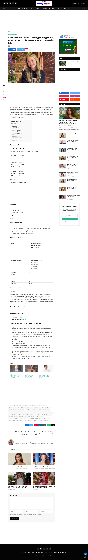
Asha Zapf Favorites (37, 409)
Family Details (16, 127)
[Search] (84, 8)
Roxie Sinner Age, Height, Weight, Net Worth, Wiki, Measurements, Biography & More (73, 181)
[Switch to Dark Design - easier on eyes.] (82, 8)
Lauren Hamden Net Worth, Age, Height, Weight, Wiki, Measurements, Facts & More (18, 467)
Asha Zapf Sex (31, 418)
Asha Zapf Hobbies (30, 411)
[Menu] (4, 8)
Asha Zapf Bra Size (21, 407)
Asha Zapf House (38, 411)
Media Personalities (13, 34)
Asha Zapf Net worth (16, 136)
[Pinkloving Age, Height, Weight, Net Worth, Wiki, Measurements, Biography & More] (62, 197)
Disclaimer (41, 552)
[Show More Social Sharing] (30, 49)
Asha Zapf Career (37, 407)
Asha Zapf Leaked (30, 412)
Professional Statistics (17, 133)
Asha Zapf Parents (31, 416)
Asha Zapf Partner (39, 416)
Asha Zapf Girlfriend (13, 411)
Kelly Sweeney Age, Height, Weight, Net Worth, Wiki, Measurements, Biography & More (19, 487)
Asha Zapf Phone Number (13, 418)
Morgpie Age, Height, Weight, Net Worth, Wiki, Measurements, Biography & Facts (44, 487)
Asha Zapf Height (21, 411)
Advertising (67, 8)
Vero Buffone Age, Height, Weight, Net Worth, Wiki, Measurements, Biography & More (73, 189)
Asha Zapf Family (28, 409)
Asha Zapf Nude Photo (13, 416)
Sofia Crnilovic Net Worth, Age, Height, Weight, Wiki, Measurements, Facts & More (68, 122)
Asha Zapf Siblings (38, 418)
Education (15, 126)
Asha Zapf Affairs (17, 405)
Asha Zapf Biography (42, 405)
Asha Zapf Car (29, 407)
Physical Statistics (15, 131)
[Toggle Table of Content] (29, 122)
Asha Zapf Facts (21, 409)
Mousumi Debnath (19, 440)
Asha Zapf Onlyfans (22, 416)
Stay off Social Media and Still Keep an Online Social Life (73, 62)
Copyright (56, 552)
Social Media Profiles (17, 137)
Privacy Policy (70, 223)
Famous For (15, 134)
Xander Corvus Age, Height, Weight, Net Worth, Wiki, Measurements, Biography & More (73, 158)
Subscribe (76, 3)
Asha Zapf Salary (23, 418)
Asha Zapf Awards (32, 405)
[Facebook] (4, 89)
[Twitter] (4, 92)
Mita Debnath (62, 125)
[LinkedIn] (4, 95)
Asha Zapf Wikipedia (44, 420)
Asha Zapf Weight (20, 420)
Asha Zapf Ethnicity (12, 409)
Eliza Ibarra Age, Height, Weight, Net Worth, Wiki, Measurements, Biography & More (73, 150)
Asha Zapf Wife (28, 420)
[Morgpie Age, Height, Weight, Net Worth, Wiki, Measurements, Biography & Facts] (44, 478)
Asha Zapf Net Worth (29, 414)
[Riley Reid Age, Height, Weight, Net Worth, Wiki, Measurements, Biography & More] (62, 174)
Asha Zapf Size (47, 418)
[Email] (4, 99)
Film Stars (25, 8)
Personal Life (14, 123)
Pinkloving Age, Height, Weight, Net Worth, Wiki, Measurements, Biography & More (73, 196)
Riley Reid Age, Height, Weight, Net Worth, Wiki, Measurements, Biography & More (73, 174)
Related (15, 140)
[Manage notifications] (85, 557)
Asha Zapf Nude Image (46, 414)
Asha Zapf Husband (47, 411)
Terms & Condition (32, 552)
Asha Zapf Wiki (35, 420)
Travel (59, 8)
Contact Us (63, 552)
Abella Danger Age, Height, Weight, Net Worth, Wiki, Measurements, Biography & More (73, 166)
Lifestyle (51, 8)
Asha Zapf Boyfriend (13, 407)
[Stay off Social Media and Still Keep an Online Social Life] (62, 63)
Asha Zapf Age (25, 405)
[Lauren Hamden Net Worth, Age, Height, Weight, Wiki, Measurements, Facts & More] (19, 459)
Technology (34, 8)
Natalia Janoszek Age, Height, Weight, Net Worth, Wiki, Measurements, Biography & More (44, 467)
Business (43, 8)
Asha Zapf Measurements (49, 412)
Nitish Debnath (50, 555)
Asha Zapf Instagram (21, 412)
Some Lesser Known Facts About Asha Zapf (21, 139)
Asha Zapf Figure (46, 409)
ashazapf (20, 317)
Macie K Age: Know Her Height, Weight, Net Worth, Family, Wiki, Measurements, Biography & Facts (44, 433)
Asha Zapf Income (12, 412)
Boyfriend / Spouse (17, 130)
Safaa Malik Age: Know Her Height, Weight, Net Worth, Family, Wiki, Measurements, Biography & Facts (20, 433)
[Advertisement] (44, 20)
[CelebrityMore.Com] (44, 3)
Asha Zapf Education (46, 407)
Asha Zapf (23, 319)
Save (27, 48)
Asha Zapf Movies (12, 414)
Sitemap (24, 552)
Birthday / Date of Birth (17, 124)
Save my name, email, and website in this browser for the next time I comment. (26, 514)
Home (19, 8)
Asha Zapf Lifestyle (39, 412)
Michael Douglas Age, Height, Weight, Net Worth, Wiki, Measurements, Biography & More (73, 142)
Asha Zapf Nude (38, 414)
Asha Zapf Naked (20, 414)
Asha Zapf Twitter (12, 420)
